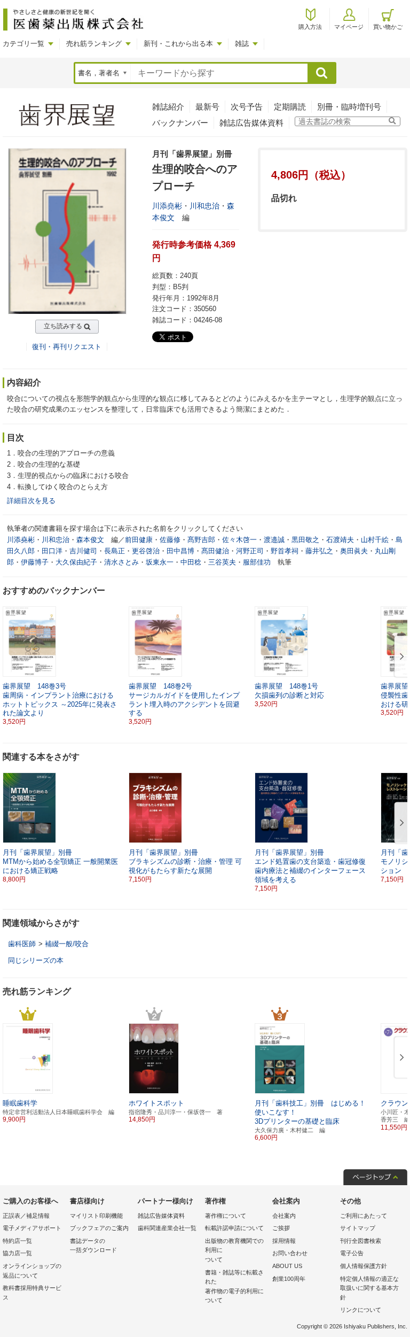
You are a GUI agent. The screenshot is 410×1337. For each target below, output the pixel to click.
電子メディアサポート (32, 1228)
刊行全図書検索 (360, 1241)
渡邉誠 (274, 540)
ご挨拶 (281, 1228)
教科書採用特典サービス (32, 1293)
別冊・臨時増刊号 (349, 106)
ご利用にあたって (363, 1215)
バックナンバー (180, 122)
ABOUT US (287, 1266)
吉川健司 (83, 551)
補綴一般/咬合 (67, 944)
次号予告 (247, 106)
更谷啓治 (146, 551)
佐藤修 (170, 540)
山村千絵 (375, 540)
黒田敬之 (305, 540)
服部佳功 (257, 562)
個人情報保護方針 (363, 1266)
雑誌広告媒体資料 (251, 122)
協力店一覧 (17, 1253)
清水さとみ (121, 562)
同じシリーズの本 (36, 960)
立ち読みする (63, 326)
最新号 (207, 106)
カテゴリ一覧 (23, 44)
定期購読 (290, 106)
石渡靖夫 (340, 540)
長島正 (114, 551)
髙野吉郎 (201, 540)
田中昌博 (180, 551)
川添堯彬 (167, 206)
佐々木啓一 (239, 540)
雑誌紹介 (168, 106)
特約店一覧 (17, 1241)
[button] (399, 657)
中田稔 (190, 562)
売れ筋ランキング (94, 44)
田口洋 (52, 551)
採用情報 (284, 1241)
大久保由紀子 (76, 562)
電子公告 (352, 1253)
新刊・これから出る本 (178, 44)
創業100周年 (288, 1279)
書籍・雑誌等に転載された (234, 1286)
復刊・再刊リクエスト (66, 347)
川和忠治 (204, 206)
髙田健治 (215, 551)
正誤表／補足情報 (26, 1215)
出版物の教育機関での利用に (234, 1250)
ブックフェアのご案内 (99, 1228)
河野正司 (250, 551)
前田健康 (139, 540)
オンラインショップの (32, 1271)
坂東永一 (160, 562)
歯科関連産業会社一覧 (167, 1228)
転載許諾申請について (234, 1228)
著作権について (225, 1215)
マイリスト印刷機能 (96, 1215)
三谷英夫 (222, 562)
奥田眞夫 (354, 551)
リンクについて (360, 1310)
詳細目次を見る (31, 501)
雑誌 (242, 44)
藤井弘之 (319, 551)
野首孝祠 (284, 551)
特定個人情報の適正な (369, 1288)
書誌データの (93, 1246)
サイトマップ (357, 1228)
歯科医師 (22, 944)
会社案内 (284, 1215)
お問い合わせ (290, 1253)
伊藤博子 (35, 562)
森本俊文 (90, 540)
